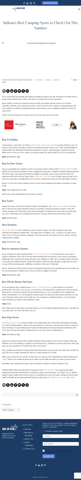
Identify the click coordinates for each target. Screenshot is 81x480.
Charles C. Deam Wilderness (41, 287)
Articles (27, 429)
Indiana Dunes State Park (61, 206)
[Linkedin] (11, 91)
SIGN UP (48, 456)
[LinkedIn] (27, 3)
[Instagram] (31, 3)
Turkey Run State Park (42, 176)
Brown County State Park (42, 254)
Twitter (72, 377)
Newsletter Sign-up (50, 3)
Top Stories (38, 80)
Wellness (48, 80)
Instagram (62, 377)
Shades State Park (67, 169)
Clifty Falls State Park (10, 230)
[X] (8, 91)
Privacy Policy (62, 452)
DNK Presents (49, 370)
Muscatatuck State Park (11, 323)
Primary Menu (79, 9)
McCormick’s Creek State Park (43, 145)
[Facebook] (24, 3)
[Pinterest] (34, 3)
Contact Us (29, 448)
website (5, 359)
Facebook (53, 377)
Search (77, 395)
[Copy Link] (23, 91)
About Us (28, 439)
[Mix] (19, 91)
